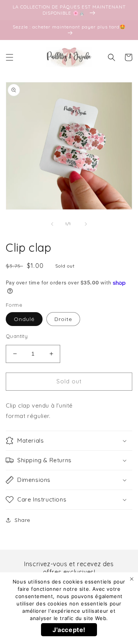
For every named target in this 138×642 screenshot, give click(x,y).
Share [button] (22, 520)
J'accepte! (69, 630)
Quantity (17, 336)
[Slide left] (52, 224)
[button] (9, 57)
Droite (63, 319)
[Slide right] (85, 224)
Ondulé (24, 319)
